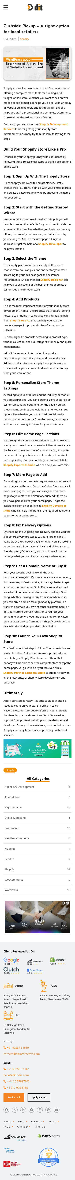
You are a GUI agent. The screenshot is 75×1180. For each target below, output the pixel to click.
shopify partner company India (24, 672)
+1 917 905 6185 (17, 1088)
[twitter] (15, 1110)
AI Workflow (37, 797)
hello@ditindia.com (16, 1075)
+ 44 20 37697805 (17, 1081)
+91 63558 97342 (17, 1069)
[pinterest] (31, 1110)
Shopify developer (50, 244)
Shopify (24, 39)
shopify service (20, 320)
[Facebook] (6, 1110)
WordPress (37, 890)
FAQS (7, 1126)
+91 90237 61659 (17, 1048)
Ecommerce (37, 828)
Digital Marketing (37, 817)
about (7, 1121)
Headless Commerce (37, 838)
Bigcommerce (37, 807)
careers (37, 1121)
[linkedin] (23, 1110)
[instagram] (40, 1110)
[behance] (56, 1110)
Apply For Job (39, 1097)
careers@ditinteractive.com (21, 1054)
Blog (21, 1121)
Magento (37, 848)
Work (52, 1121)
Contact (22, 1126)
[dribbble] (48, 1110)
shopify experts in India (19, 465)
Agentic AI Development (37, 786)
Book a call (14, 1097)
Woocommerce (37, 879)
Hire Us (40, 1126)
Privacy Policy (49, 1174)
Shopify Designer (51, 279)
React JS (37, 859)
